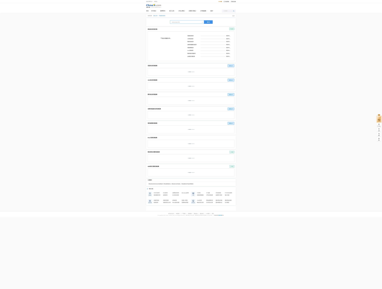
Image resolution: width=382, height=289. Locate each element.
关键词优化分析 (167, 202)
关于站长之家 (171, 213)
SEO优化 (153, 11)
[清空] (202, 22)
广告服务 (184, 213)
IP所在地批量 (209, 195)
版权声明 (202, 213)
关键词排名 (156, 200)
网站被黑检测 (209, 200)
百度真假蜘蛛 (200, 195)
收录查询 (156, 202)
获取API (231, 66)
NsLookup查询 (185, 193)
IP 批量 (208, 193)
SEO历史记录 (209, 202)
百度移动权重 (185, 202)
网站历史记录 (200, 202)
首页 (147, 11)
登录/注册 (234, 1)
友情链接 (190, 213)
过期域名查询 (175, 193)
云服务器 (220, 215)
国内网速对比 (219, 202)
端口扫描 (227, 195)
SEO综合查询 (175, 195)
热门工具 (171, 11)
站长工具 (155, 15)
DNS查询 (165, 193)
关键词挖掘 (166, 200)
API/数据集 (203, 11)
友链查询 (165, 195)
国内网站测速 (219, 200)
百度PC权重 (185, 200)
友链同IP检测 (219, 195)
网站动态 (196, 213)
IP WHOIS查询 (228, 193)
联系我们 (178, 213)
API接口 (232, 152)
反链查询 (174, 200)
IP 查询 (198, 193)
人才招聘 (208, 213)
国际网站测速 (228, 200)
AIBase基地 (181, 11)
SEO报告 (227, 202)
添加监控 (232, 28)
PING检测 (199, 200)
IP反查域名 (218, 193)
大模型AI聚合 (192, 11)
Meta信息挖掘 (175, 202)
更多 (211, 11)
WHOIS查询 (156, 193)
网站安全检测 (162, 15)
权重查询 (162, 11)
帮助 (213, 213)
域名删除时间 (157, 195)
